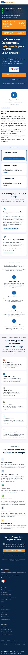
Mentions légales (6, 643)
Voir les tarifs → (13, 492)
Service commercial (5, 577)
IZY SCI (2, 601)
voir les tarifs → (6, 26)
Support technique (5, 612)
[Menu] (25, 2)
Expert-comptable (5, 627)
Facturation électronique (6, 589)
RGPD (12, 642)
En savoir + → (5, 172)
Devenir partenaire (5, 616)
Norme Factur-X (4, 592)
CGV (2, 642)
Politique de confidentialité (17, 643)
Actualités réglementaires (6, 634)
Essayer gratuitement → (14, 158)
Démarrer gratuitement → (14, 75)
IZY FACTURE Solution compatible (11, 58)
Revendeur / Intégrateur (6, 629)
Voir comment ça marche (14, 79)
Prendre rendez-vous (5, 619)
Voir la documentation (14, 555)
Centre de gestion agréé (6, 631)
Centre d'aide (4, 614)
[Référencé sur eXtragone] (3, 582)
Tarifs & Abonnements (6, 599)
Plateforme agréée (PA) (6, 594)
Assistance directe (5, 609)
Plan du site (24, 643)
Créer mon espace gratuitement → (14, 550)
